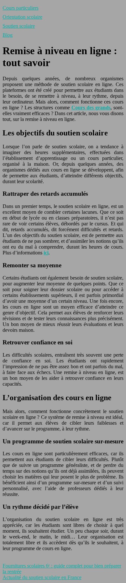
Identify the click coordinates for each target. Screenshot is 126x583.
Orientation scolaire (22, 17)
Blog (8, 35)
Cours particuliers (20, 8)
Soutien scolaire (19, 26)
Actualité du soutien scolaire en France (42, 577)
